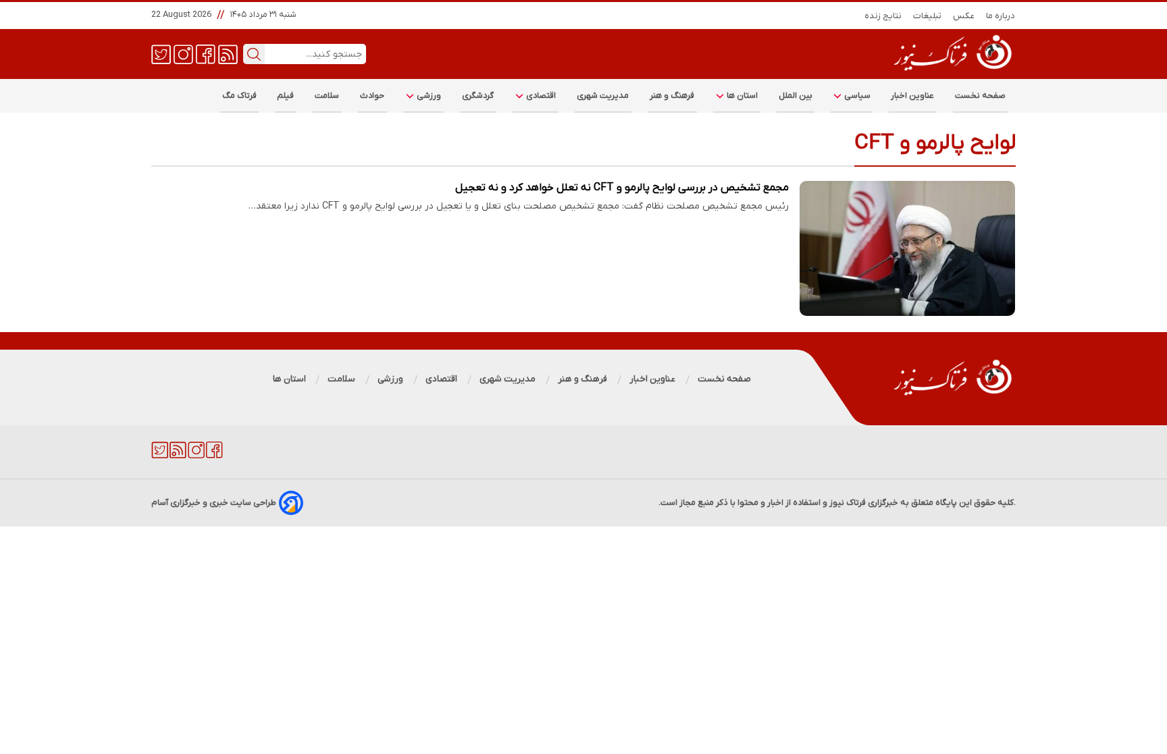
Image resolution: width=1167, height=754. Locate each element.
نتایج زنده (883, 16)
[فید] (228, 53)
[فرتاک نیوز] (951, 72)
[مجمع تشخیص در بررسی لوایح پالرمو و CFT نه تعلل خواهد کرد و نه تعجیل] (908, 248)
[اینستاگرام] (183, 53)
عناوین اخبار (913, 95)
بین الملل (795, 95)
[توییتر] (161, 53)
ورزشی (428, 95)
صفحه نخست (980, 95)
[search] (254, 54)
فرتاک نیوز (847, 502)
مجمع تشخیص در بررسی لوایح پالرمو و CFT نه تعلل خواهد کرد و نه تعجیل (622, 187)
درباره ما (1001, 16)
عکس (964, 16)
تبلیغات (927, 16)
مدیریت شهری (603, 95)
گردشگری (478, 95)
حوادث (372, 95)
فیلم (285, 95)
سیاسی (856, 95)
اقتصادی (540, 95)
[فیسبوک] (205, 53)
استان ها (741, 95)
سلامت (327, 95)
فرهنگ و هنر (672, 95)
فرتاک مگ (239, 95)
